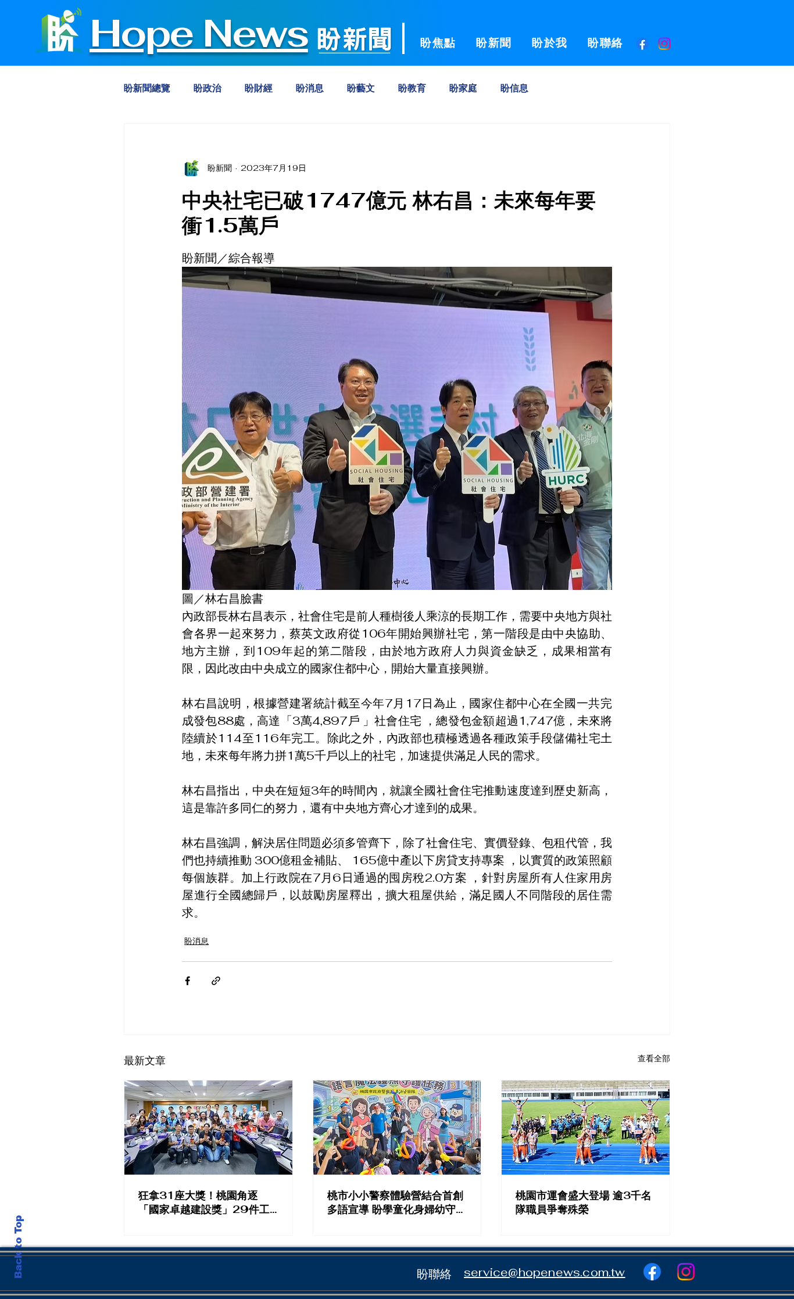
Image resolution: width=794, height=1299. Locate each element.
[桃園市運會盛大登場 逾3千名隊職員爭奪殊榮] (586, 1127)
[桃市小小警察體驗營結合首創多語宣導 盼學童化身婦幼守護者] (397, 1127)
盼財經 (259, 88)
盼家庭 (463, 88)
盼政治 (207, 88)
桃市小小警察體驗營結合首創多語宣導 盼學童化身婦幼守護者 (396, 1202)
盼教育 (412, 88)
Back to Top (18, 1247)
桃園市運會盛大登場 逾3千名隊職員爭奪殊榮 (584, 1202)
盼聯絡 (434, 1274)
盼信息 (514, 88)
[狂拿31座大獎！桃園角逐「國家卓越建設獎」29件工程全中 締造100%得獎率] (208, 1127)
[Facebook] (642, 43)
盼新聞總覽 (147, 88)
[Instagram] (664, 43)
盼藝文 (361, 88)
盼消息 (310, 88)
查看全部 (654, 1058)
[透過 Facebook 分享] (187, 980)
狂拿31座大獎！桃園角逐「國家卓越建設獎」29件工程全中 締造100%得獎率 (204, 1202)
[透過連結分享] (215, 980)
